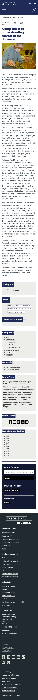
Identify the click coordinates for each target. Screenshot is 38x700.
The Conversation (15, 345)
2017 (7, 455)
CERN (9, 305)
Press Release (13, 290)
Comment (12, 343)
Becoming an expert (12, 350)
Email (14, 22)
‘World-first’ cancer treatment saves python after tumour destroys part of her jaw (17, 405)
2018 (7, 453)
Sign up (6, 502)
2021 (7, 447)
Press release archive (13, 369)
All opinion (15, 490)
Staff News (9, 354)
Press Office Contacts (13, 367)
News (4, 10)
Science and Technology (16, 312)
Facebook (17, 22)
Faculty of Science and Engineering (19, 309)
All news (7, 490)
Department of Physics (23, 305)
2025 (7, 438)
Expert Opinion (10, 340)
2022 (7, 445)
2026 (7, 436)
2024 (7, 440)
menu (34, 10)
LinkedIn (21, 22)
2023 (7, 442)
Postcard (8, 352)
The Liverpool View (15, 347)
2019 (7, 451)
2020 (7, 449)
